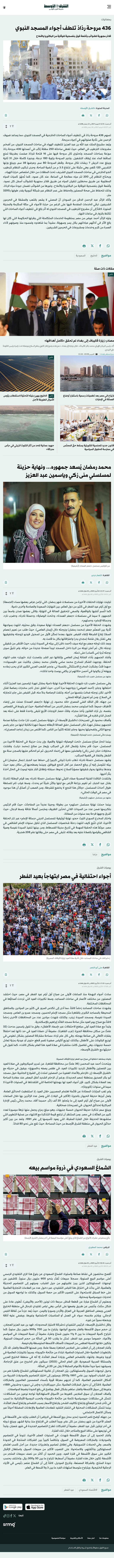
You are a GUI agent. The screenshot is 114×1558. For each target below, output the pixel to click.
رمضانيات (106, 19)
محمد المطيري (95, 1247)
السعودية (81, 255)
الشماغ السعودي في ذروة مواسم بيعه (70, 1167)
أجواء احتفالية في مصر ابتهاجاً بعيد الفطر (65, 876)
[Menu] (109, 7)
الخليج (93, 255)
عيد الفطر (92, 1145)
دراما (95, 854)
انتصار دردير (96, 575)
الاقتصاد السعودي (88, 1489)
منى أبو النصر (96, 967)
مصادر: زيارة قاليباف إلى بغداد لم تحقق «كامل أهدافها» (79, 340)
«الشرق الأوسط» (87, 108)
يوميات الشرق (104, 867)
